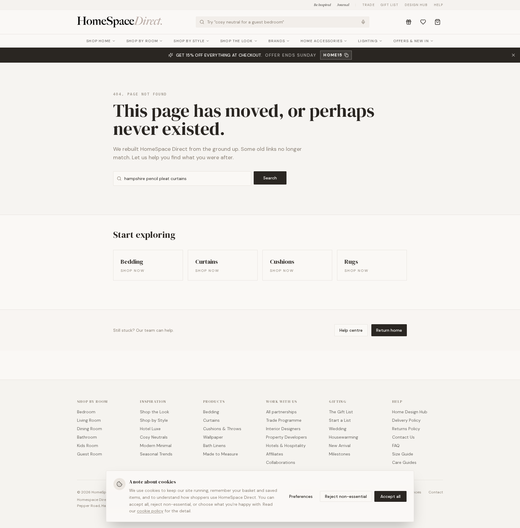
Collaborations (280, 462)
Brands (276, 41)
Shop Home (98, 41)
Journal (343, 4)
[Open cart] (437, 22)
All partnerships (281, 412)
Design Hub (416, 5)
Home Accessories (321, 41)
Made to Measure (220, 454)
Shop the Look (236, 41)
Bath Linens (214, 445)
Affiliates (274, 454)
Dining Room (89, 428)
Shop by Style (189, 41)
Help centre (351, 330)
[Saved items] (423, 22)
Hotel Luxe (150, 428)
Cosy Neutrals (154, 437)
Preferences (301, 496)
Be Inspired (322, 4)
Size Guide (402, 454)
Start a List (340, 420)
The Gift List (341, 412)
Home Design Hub (409, 412)
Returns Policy (406, 428)
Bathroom (87, 437)
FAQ (396, 445)
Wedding (337, 428)
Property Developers (286, 437)
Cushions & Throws (222, 428)
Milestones (339, 454)
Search (270, 178)
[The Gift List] (408, 22)
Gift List (390, 5)
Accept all (390, 496)
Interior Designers (283, 428)
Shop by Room (142, 41)
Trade (368, 5)
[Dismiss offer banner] (513, 55)
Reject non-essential (346, 496)
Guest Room (89, 454)
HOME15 (332, 54)
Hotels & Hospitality (286, 445)
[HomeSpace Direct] (119, 22)
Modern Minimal (156, 445)
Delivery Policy (406, 420)
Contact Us (403, 437)
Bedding (211, 412)
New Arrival (340, 445)
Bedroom (86, 412)
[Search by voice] (363, 22)
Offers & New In (411, 41)
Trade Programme (284, 420)
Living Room (89, 420)
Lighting (368, 41)
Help (438, 5)
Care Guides (404, 462)
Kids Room (87, 445)
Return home (389, 330)
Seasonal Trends (156, 454)
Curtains (211, 420)
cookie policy (150, 511)
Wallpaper (213, 437)
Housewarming (343, 437)
